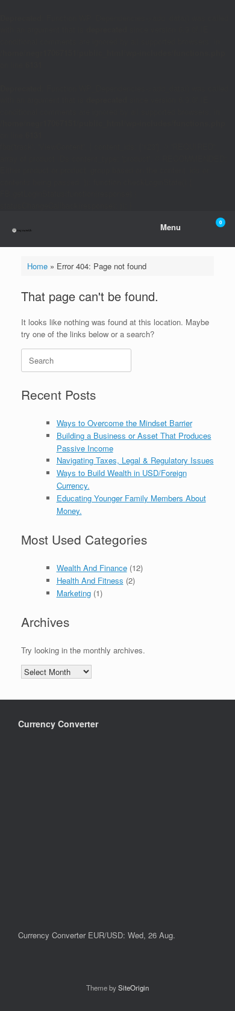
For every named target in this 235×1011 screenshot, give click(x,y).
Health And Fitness (90, 580)
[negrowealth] (22, 229)
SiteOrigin (133, 987)
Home (37, 266)
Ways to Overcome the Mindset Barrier (124, 423)
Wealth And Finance (92, 567)
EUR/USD (105, 935)
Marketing (74, 593)
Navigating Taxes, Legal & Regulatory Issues (135, 460)
